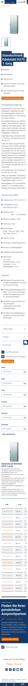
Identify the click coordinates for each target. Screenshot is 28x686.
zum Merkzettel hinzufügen (12, 98)
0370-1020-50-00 (7, 582)
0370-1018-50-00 (7, 569)
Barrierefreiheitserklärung (9, 681)
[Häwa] (16, 2)
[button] (2, 2)
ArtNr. (7, 504)
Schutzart (4, 413)
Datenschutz (5, 679)
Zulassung (4, 424)
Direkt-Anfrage (7, 361)
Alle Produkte (7, 406)
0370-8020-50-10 (7, 556)
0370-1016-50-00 (7, 562)
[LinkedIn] (21, 669)
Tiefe (3, 390)
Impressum (13, 679)
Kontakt (24, 679)
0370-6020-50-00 (7, 524)
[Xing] (10, 669)
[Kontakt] (25, 342)
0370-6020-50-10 (7, 530)
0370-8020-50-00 (7, 550)
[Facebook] (6, 669)
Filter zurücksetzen (8, 434)
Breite (3, 367)
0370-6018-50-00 (7, 511)
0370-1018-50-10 (7, 575)
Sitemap (18, 679)
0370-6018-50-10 (7, 518)
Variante (4, 402)
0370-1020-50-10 (7, 588)
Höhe (3, 379)
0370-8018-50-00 (7, 537)
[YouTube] (17, 669)
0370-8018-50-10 (7, 543)
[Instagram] (14, 669)
